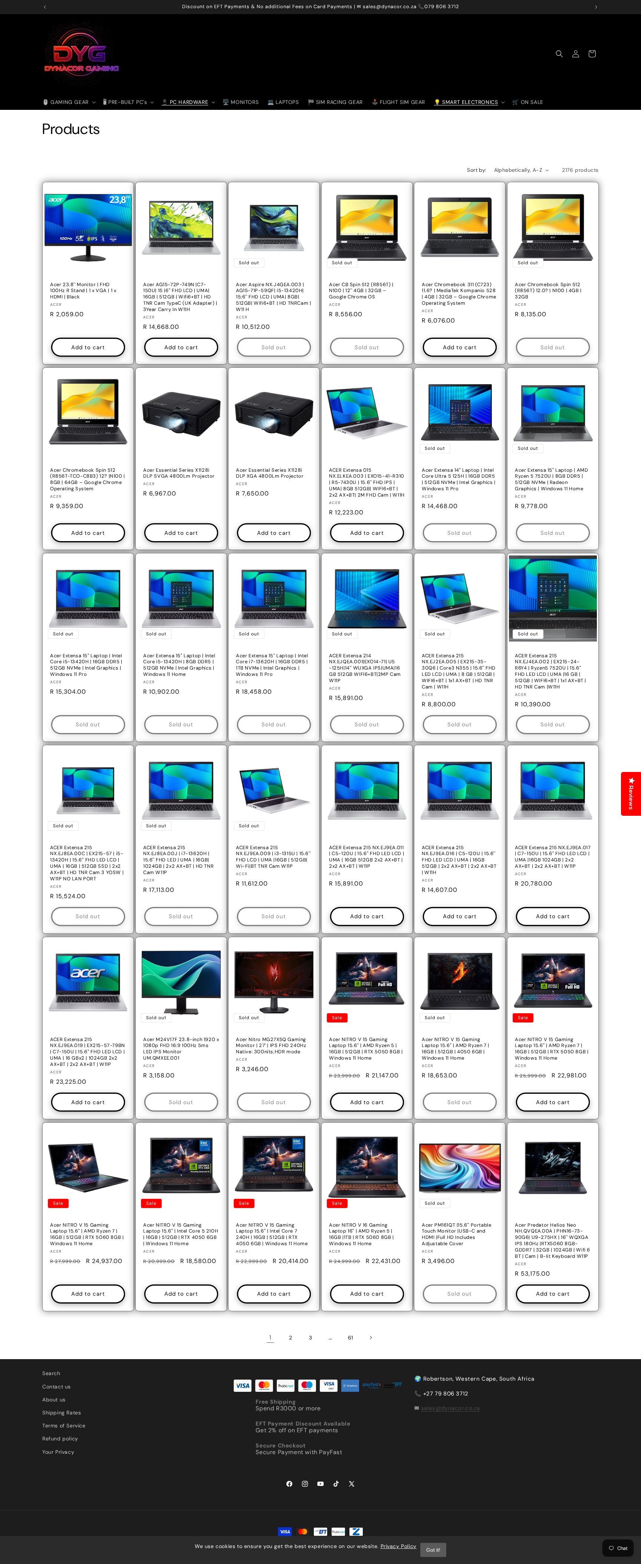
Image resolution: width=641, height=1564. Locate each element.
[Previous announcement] (45, 7)
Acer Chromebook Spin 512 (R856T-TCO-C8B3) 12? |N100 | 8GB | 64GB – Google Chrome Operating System (87, 479)
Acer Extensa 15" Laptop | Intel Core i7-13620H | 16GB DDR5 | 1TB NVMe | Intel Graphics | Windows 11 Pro (272, 664)
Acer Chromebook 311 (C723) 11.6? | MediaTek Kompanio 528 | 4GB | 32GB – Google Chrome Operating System (459, 293)
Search (51, 1373)
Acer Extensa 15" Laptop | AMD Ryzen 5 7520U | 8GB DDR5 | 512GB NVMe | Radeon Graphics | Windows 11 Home (551, 479)
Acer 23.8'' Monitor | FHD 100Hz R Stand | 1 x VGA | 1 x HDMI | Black (83, 290)
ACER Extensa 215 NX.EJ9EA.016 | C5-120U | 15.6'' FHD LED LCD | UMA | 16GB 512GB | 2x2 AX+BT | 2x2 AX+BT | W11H (459, 860)
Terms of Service (64, 1425)
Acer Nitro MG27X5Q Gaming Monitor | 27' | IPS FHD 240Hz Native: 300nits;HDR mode (271, 1045)
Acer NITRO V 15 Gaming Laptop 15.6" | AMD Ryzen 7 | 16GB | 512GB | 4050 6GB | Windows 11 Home (455, 1048)
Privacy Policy (399, 1546)
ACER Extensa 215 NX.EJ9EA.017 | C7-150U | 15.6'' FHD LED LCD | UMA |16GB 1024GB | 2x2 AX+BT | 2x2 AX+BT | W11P (553, 856)
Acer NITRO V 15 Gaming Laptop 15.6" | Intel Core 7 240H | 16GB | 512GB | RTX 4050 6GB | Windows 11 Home (272, 1234)
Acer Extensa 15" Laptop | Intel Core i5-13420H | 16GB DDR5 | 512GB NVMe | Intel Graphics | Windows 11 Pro (86, 664)
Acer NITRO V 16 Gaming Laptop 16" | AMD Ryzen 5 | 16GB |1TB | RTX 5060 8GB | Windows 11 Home (361, 1234)
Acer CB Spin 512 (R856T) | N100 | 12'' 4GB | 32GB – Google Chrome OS (361, 290)
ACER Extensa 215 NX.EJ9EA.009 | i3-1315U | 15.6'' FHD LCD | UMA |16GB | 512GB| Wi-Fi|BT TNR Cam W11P (273, 856)
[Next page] (370, 1337)
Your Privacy (58, 1452)
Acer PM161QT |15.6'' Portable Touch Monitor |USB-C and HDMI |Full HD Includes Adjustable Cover (456, 1234)
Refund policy (60, 1438)
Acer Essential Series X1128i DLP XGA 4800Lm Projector (269, 473)
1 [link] (270, 1337)
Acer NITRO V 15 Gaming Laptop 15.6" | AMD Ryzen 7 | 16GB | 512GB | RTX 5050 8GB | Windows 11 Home (551, 1048)
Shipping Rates (61, 1412)
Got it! (433, 1550)
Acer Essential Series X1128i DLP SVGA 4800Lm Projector (179, 473)
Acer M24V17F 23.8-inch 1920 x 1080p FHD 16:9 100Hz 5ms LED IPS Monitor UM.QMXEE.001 (181, 1048)
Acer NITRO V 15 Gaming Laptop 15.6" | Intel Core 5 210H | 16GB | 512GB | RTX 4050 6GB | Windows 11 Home (180, 1234)
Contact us (56, 1386)
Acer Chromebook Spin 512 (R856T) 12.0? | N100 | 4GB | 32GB (548, 290)
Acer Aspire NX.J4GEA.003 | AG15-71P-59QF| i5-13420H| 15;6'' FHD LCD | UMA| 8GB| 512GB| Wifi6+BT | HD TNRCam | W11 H (273, 297)
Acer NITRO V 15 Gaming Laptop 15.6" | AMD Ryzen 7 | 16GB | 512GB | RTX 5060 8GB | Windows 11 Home (87, 1234)
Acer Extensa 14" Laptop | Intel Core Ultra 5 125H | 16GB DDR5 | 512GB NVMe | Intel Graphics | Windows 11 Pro (459, 479)
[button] (68, 102)
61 (350, 1337)
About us (54, 1399)
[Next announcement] (596, 7)
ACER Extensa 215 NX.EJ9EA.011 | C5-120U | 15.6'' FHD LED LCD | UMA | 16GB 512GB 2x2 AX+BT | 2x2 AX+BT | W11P (366, 856)
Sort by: (476, 170)
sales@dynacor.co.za (450, 1408)
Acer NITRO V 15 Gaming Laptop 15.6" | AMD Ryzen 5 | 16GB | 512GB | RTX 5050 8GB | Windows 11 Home (365, 1048)
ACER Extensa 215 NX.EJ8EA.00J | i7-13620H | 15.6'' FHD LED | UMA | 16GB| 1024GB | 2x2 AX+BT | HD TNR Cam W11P (178, 860)
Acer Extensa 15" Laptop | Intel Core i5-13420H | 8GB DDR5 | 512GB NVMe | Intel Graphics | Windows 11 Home (179, 664)
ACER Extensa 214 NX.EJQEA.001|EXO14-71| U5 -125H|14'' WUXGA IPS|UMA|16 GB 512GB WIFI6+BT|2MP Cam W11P (365, 668)
